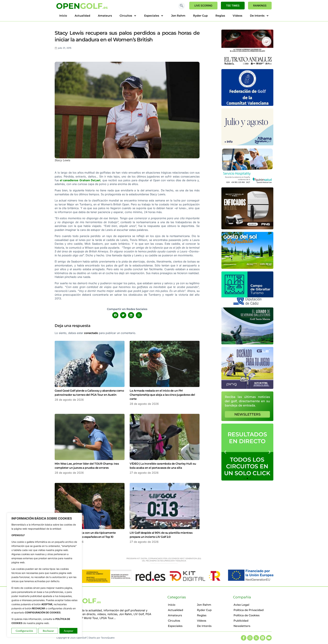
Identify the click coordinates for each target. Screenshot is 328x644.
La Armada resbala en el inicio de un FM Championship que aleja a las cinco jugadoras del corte (162, 394)
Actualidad (82, 15)
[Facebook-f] (243, 638)
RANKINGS (259, 5)
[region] (44, 575)
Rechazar (48, 630)
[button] (181, 6)
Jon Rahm (178, 15)
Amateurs (105, 15)
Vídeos (237, 15)
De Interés (257, 15)
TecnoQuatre (108, 637)
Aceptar (68, 630)
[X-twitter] (256, 638)
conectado (91, 333)
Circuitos (126, 15)
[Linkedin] (262, 638)
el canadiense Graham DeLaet (80, 180)
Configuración (24, 630)
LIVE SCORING (203, 5)
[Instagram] (250, 638)
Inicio (63, 15)
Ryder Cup (200, 15)
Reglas (220, 15)
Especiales (151, 15)
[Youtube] (269, 638)
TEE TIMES (233, 5)
